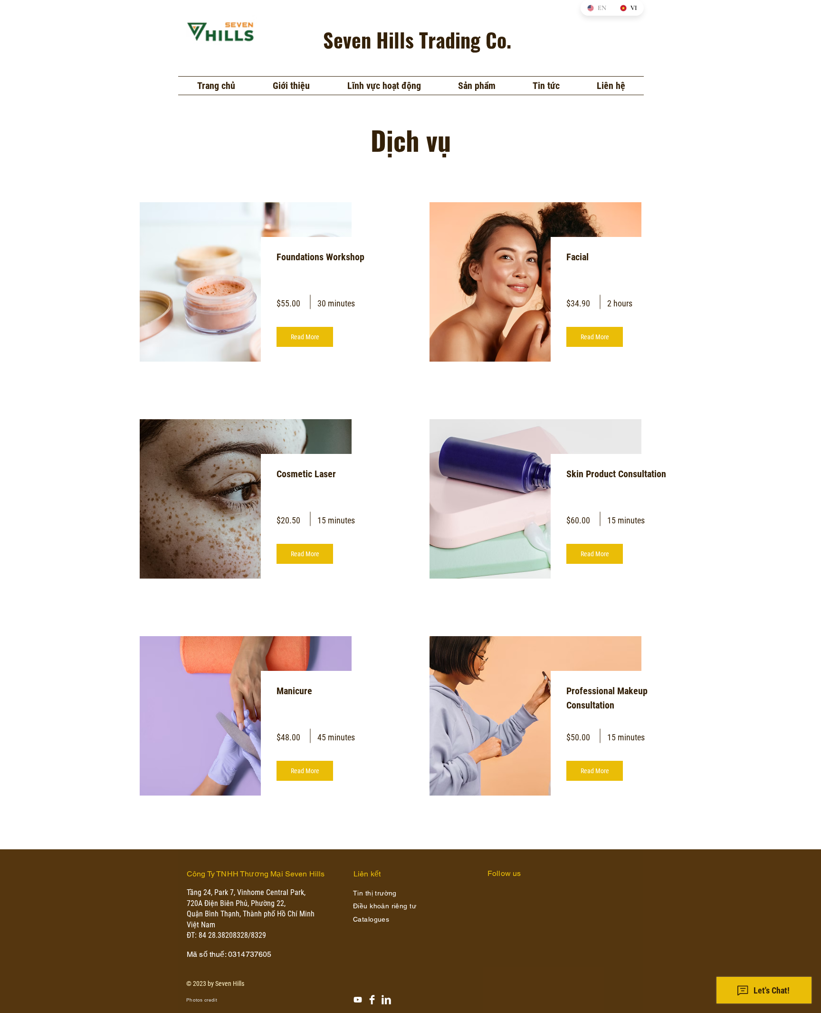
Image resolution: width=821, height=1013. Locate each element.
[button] (383, 86)
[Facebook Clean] (372, 999)
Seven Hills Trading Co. (417, 39)
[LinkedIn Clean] (386, 999)
